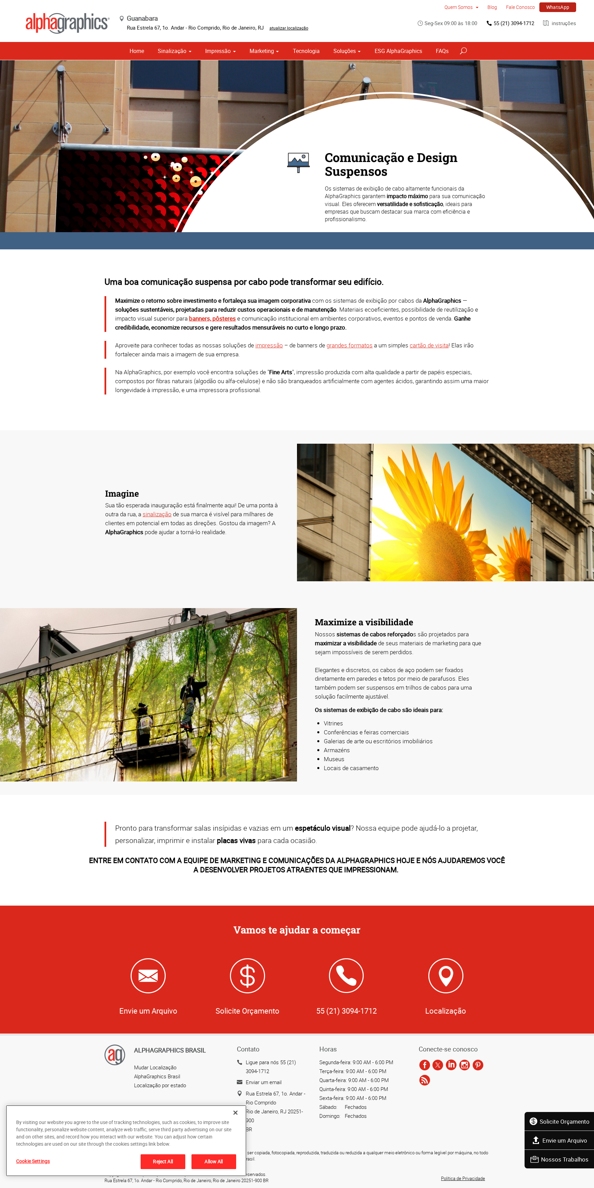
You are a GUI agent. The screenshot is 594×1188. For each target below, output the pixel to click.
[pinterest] (478, 1065)
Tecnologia (306, 51)
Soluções (344, 51)
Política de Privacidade (463, 1178)
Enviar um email (264, 1082)
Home (137, 51)
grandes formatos (350, 345)
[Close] (235, 1112)
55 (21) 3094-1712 (514, 23)
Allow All (214, 1161)
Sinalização (172, 51)
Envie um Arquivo (564, 1140)
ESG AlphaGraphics (398, 51)
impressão (269, 345)
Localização (445, 1011)
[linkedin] (451, 1065)
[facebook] (425, 1065)
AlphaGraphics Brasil (157, 1076)
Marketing (262, 51)
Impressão (218, 51)
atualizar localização (289, 28)
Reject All (163, 1161)
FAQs (442, 51)
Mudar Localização (155, 1067)
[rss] (425, 1080)
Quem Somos (459, 7)
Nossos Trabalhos (564, 1159)
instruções (563, 23)
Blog (492, 7)
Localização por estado (160, 1085)
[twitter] (438, 1065)
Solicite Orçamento (565, 1121)
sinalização (157, 514)
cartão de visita (429, 345)
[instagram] (465, 1065)
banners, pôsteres (212, 318)
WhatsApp (558, 7)
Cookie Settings (33, 1161)
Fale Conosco (520, 7)
